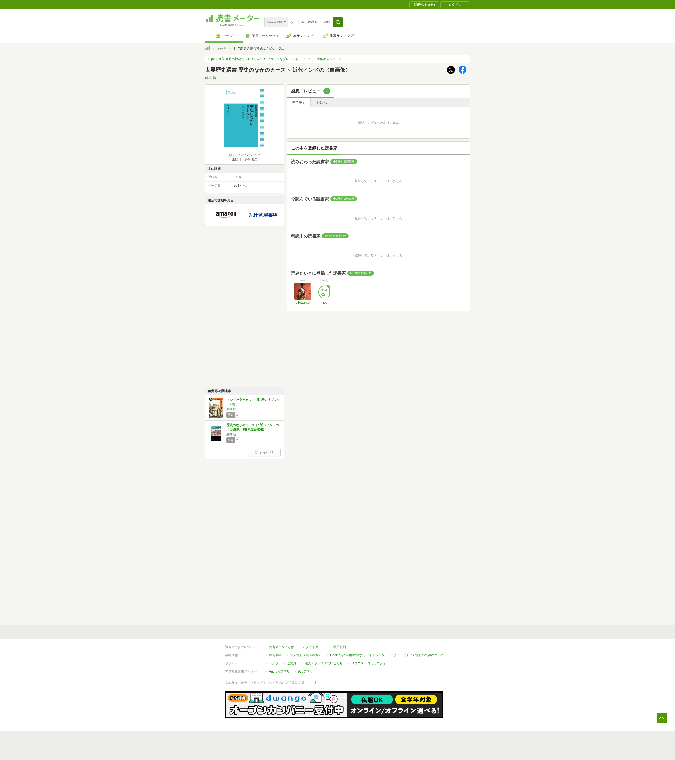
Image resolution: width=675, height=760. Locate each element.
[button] (338, 22)
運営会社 (275, 655)
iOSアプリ (305, 671)
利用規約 (339, 647)
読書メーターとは (281, 647)
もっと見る (266, 452)
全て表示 (298, 102)
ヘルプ (273, 663)
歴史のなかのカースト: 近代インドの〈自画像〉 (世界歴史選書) (252, 427)
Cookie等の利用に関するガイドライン (357, 655)
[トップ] (207, 49)
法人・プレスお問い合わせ (324, 663)
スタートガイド (314, 647)
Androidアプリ (279, 671)
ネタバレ (322, 102)
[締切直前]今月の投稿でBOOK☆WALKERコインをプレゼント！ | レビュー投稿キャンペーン (276, 59)
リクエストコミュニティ (368, 663)
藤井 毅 (222, 48)
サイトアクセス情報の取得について (418, 655)
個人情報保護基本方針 (306, 655)
